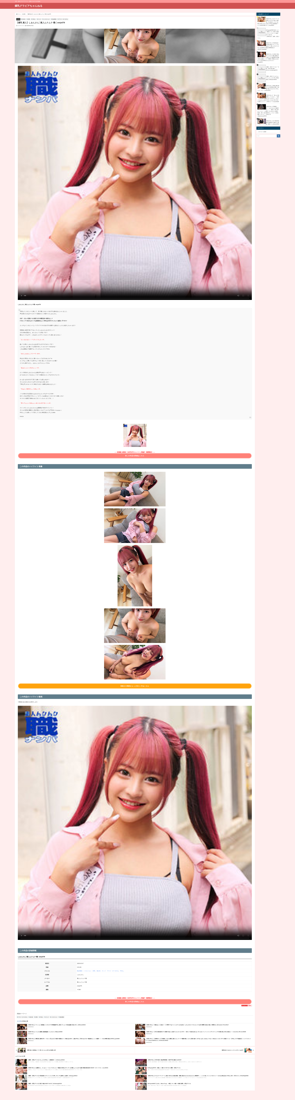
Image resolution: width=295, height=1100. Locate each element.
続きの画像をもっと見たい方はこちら (135, 686)
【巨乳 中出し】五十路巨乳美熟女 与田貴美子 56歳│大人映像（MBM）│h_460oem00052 (272, 122)
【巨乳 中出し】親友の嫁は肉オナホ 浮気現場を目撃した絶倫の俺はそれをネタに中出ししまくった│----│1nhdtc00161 (268, 88)
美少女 (23, 19)
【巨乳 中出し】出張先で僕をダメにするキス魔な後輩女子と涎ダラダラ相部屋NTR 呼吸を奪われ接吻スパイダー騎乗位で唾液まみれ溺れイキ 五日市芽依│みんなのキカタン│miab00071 (268, 58)
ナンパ (39, 19)
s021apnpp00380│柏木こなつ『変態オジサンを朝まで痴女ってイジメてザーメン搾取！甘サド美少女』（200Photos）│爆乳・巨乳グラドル (268, 34)
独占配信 (54, 19)
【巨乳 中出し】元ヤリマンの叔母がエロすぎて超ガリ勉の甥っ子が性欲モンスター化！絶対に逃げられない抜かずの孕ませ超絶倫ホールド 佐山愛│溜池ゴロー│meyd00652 (268, 22)
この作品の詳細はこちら (135, 455)
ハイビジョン (47, 19)
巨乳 (29, 19)
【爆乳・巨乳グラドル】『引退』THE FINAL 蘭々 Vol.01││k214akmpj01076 (272, 68)
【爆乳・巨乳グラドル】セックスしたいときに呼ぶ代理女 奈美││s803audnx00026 (272, 78)
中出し (34, 19)
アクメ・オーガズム (63, 19)
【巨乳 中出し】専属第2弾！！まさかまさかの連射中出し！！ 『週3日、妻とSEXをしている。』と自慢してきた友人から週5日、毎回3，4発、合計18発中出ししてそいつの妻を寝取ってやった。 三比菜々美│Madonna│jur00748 (268, 111)
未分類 (18, 19)
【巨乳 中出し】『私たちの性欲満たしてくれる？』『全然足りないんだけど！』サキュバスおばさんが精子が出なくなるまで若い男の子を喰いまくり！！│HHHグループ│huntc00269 (268, 98)
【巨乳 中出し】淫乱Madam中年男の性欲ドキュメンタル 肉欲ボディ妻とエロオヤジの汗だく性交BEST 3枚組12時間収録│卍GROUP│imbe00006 (268, 46)
